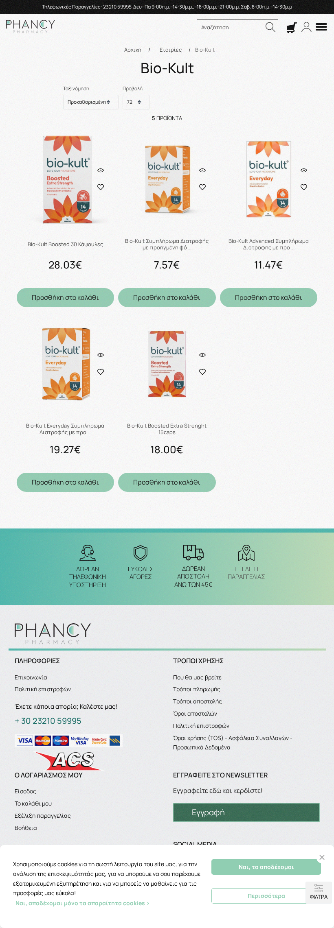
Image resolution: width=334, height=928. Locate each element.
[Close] (321, 857)
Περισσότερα (266, 896)
